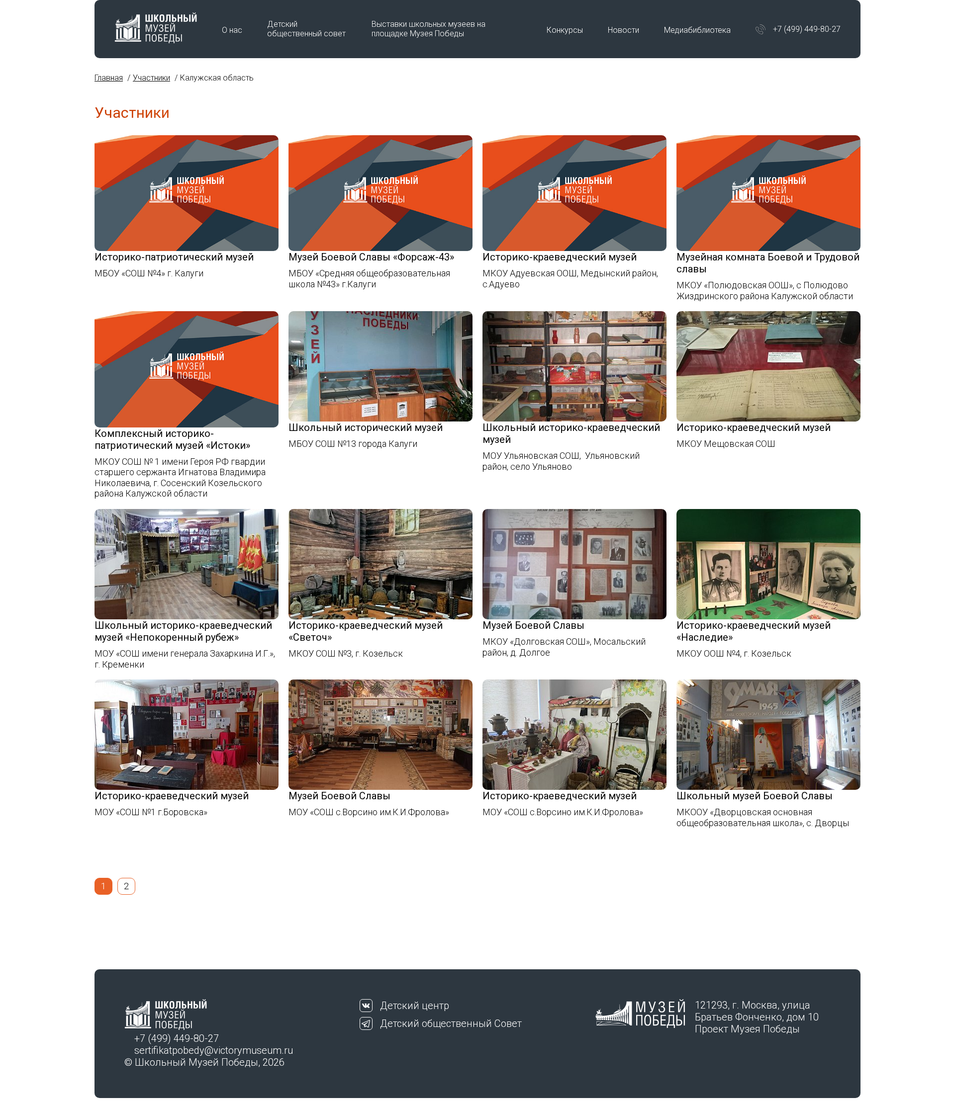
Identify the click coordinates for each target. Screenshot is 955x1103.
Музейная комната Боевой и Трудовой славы (768, 263)
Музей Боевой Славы (533, 625)
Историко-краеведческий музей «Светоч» (365, 631)
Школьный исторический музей (365, 427)
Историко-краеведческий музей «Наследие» (753, 631)
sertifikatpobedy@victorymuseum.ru (213, 1050)
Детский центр (414, 1006)
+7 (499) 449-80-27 (807, 29)
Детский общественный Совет (451, 1023)
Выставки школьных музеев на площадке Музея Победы (428, 28)
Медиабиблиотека (697, 30)
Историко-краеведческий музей (559, 257)
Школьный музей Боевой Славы (754, 796)
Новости (623, 30)
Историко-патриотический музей (174, 257)
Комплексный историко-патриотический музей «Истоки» (172, 439)
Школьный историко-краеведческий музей (571, 433)
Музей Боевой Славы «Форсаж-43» (371, 257)
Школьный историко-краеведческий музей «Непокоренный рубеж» (183, 631)
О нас (232, 30)
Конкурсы (565, 30)
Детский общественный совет (306, 28)
